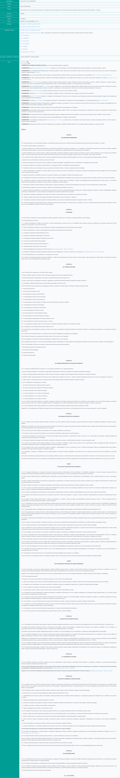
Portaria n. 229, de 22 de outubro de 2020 (30, 33)
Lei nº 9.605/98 (23, 46)
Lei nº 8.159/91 (23, 49)
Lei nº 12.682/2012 (24, 38)
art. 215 (37, 72)
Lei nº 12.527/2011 (24, 41)
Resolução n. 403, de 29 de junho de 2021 (30, 26)
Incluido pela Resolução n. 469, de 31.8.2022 (62, 249)
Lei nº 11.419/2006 (24, 43)
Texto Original (23, 62)
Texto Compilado (24, 63)
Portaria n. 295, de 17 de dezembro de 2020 (30, 30)
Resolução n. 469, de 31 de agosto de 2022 (30, 24)
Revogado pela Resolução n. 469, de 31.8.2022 (63, 668)
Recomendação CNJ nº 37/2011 (27, 52)
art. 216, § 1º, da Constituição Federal (102, 75)
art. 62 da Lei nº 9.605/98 (38, 90)
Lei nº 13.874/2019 (24, 35)
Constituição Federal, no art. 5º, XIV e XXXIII (42, 68)
